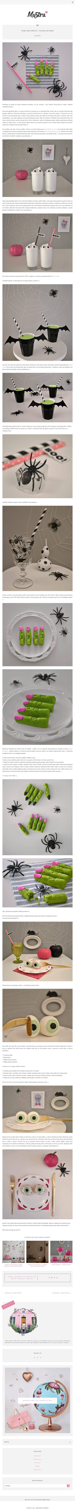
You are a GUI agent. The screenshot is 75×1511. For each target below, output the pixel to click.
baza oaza (37, 1469)
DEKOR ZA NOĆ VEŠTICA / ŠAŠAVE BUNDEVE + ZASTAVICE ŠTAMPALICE (13, 1265)
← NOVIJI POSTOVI (12, 1293)
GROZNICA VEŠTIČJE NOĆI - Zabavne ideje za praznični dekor (37, 1265)
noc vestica (27, 1276)
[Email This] (57, 1278)
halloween (18, 1276)
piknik (37, 1466)
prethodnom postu (51, 129)
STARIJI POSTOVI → (63, 1293)
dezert (10, 1276)
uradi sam (29, 1278)
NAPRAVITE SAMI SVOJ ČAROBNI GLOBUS (37, 1400)
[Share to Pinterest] (54, 1278)
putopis (37, 1463)
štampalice (21, 1278)
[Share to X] (52, 1278)
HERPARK (46, 1508)
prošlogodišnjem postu (53, 131)
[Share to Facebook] (49, 1278)
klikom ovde (55, 276)
